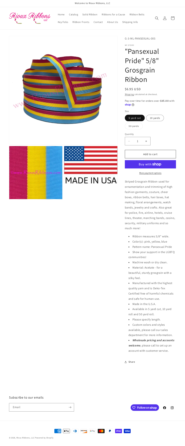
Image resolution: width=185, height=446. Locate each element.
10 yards (155, 118)
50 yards (136, 126)
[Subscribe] (70, 407)
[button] (157, 18)
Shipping (129, 94)
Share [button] (131, 361)
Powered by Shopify (44, 437)
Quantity (129, 134)
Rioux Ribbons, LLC (25, 437)
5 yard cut (135, 118)
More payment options (150, 173)
